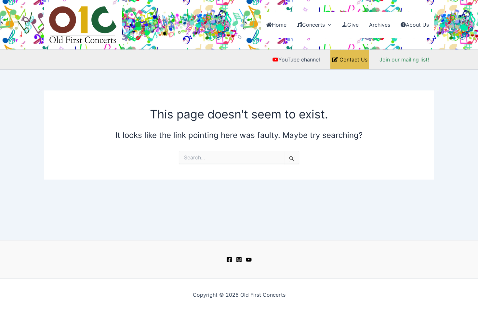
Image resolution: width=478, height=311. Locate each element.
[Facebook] (229, 260)
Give (353, 24)
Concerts (313, 24)
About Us (417, 24)
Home (279, 24)
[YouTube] (249, 260)
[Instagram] (239, 260)
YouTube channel (299, 59)
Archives (379, 24)
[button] (328, 25)
